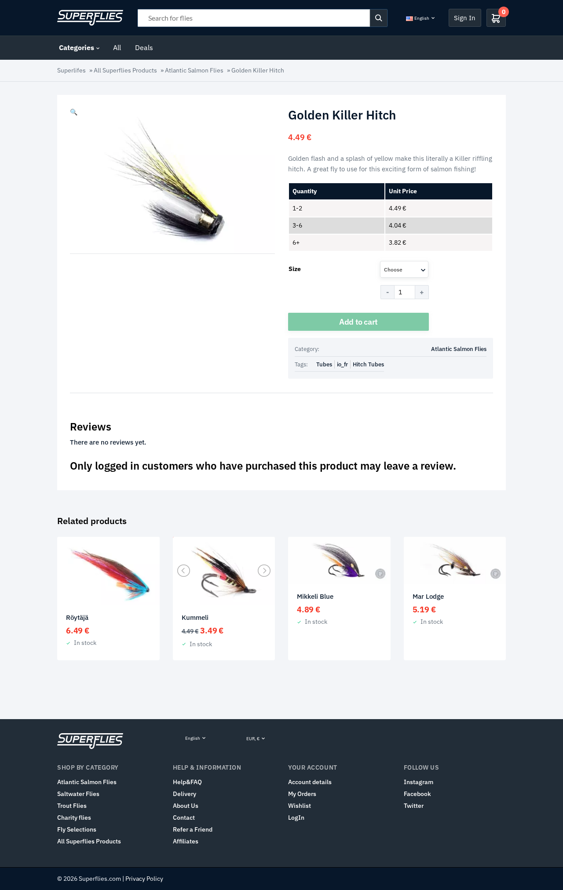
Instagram (418, 782)
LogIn (296, 817)
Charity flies (74, 817)
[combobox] (404, 269)
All (117, 47)
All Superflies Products (125, 70)
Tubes (324, 364)
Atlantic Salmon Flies (194, 70)
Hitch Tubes (368, 364)
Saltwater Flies (78, 794)
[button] (73, 112)
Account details (310, 782)
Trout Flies (72, 806)
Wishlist (299, 806)
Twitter (414, 806)
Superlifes (71, 70)
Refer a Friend (192, 829)
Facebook (417, 794)
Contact (184, 817)
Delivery (184, 794)
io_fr (342, 364)
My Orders (302, 794)
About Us (185, 806)
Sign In (464, 17)
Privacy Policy (144, 879)
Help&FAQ (187, 782)
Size (295, 269)
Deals (144, 47)
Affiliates (185, 841)
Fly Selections (76, 829)
